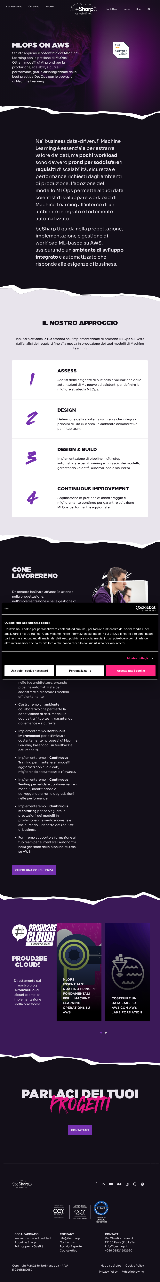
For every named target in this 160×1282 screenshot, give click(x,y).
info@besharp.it (116, 1246)
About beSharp (25, 1242)
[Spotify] (142, 1184)
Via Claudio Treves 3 (119, 1238)
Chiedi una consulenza (34, 870)
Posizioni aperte (71, 1246)
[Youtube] (111, 1184)
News (127, 9)
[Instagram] (127, 1184)
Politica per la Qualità (29, 1246)
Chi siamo (33, 6)
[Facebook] (96, 1184)
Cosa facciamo (14, 6)
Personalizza (78, 670)
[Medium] (119, 1184)
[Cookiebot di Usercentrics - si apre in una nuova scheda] (138, 608)
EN (148, 9)
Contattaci (111, 9)
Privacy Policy (108, 1271)
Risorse (49, 6)
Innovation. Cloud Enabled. (33, 1238)
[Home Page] (83, 8)
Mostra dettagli (137, 658)
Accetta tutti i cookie (131, 670)
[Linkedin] (103, 1184)
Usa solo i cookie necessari (29, 670)
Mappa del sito (110, 1265)
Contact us (67, 1242)
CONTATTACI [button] (80, 1130)
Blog (138, 9)
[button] (101, 1033)
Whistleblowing (133, 1271)
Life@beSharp (70, 1238)
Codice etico (68, 1250)
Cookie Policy (134, 1265)
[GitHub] (134, 1184)
